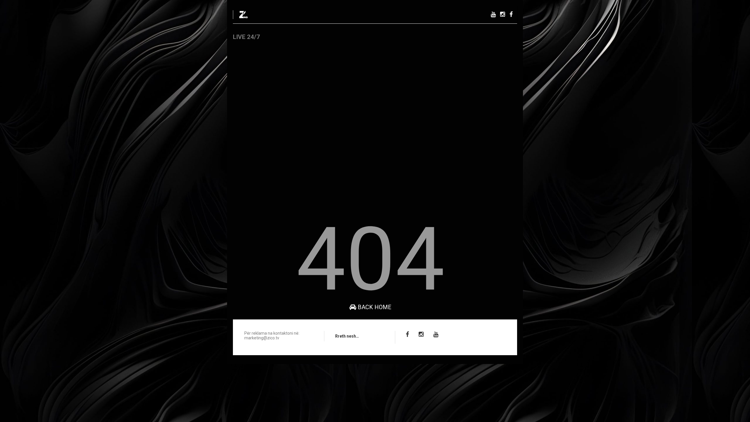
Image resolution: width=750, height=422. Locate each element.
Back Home (373, 307)
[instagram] (502, 14)
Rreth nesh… (347, 336)
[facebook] (511, 14)
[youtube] (493, 14)
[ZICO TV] (243, 16)
